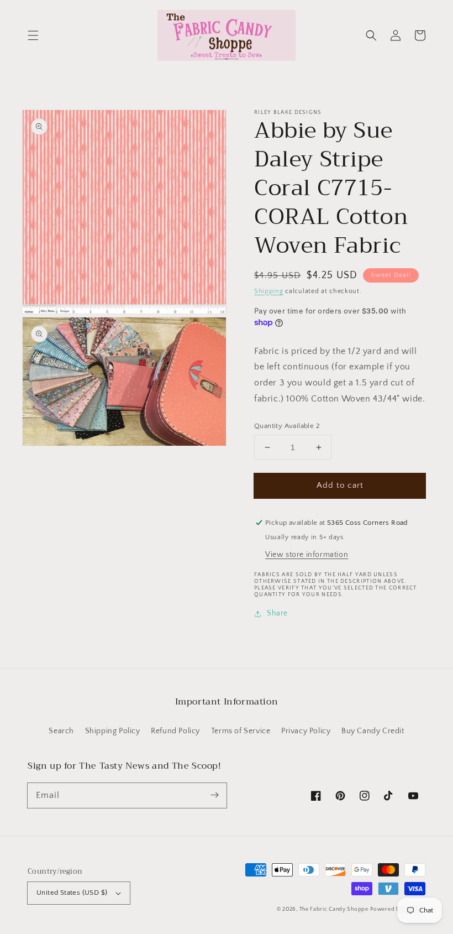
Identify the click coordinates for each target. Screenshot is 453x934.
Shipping (268, 291)
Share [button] (277, 613)
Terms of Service (241, 731)
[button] (33, 35)
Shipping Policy (112, 731)
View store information (306, 554)
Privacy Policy (305, 731)
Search (61, 731)
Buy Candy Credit (372, 731)
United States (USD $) (71, 892)
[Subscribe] (214, 795)
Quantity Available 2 (287, 426)
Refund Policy (175, 731)
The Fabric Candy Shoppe (333, 909)
